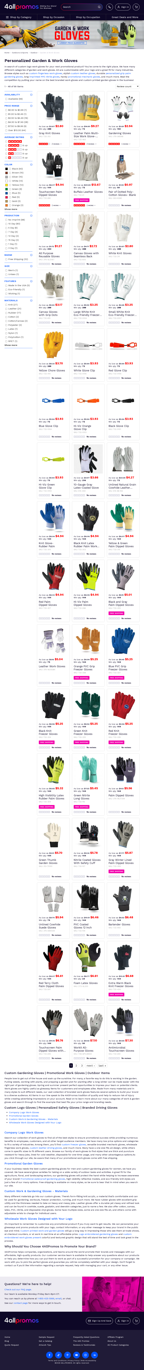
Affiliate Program (115, 1337)
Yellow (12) (17, 185)
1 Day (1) (12, 244)
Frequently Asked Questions (86, 1337)
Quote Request (11, 1345)
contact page (21, 1303)
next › (91, 1065)
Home (7, 1337)
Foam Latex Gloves (86, 983)
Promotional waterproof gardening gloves (43, 1179)
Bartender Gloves (119, 924)
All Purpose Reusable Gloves (49, 255)
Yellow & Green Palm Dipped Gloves (121, 545)
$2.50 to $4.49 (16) (18, 118)
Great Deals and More (125, 17)
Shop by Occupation (88, 17)
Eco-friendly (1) (16, 290)
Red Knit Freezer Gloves (118, 732)
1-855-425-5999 (46, 1298)
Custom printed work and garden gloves (42, 1230)
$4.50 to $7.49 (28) (18, 122)
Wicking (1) (14, 294)
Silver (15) (17, 177)
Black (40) (17, 169)
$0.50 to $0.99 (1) (17, 110)
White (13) (17, 181)
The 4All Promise (81, 1341)
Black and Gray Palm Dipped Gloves (121, 603)
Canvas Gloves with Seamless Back (86, 255)
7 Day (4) (13, 232)
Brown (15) (17, 173)
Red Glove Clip (118, 370)
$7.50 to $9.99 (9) (17, 126)
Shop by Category (20, 17)
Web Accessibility (88, 1361)
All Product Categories (118, 1345)
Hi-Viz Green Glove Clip (47, 486)
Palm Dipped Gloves (121, 795)
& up (25, 146)
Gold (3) (16, 201)
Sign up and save (101, 1320)
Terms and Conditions (57, 1361)
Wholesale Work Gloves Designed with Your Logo (35, 1122)
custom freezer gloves (74, 1144)
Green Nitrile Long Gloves (82, 797)
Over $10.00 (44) (17, 130)
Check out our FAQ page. (18, 1289)
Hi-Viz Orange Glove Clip (82, 427)
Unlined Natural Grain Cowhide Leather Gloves (122, 486)
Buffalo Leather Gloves (88, 191)
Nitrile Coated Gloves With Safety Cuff (87, 861)
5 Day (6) (13, 228)
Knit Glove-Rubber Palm (47, 545)
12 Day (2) (13, 236)
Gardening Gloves (120, 133)
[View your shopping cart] (136, 7)
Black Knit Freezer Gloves (48, 732)
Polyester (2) (15, 325)
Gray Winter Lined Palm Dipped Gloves (121, 861)
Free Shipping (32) (18, 259)
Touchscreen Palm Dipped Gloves (50, 193)
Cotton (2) (13, 317)
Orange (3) (17, 205)
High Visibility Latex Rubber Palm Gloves (51, 797)
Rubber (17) (14, 313)
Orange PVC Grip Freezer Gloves (84, 668)
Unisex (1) (13, 274)
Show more (10, 209)
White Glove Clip (84, 370)
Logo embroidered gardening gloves (98, 1234)
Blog (6, 1341)
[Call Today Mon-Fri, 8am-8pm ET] (109, 7)
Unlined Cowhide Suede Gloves (49, 926)
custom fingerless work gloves (45, 73)
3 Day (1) (12, 248)
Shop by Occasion (53, 17)
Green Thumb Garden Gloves (48, 861)
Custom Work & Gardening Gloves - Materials (33, 1119)
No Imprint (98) (16, 220)
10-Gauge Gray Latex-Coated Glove (86, 486)
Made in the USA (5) (19, 286)
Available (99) (15, 99)
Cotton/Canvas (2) (18, 321)
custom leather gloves (83, 73)
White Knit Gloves (120, 253)
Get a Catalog (45, 1341)
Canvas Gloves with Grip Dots (48, 313)
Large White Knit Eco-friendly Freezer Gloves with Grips (87, 313)
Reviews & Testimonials (84, 1345)
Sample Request (46, 1337)
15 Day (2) (13, 240)
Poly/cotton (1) (15, 337)
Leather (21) (14, 309)
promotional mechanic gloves (84, 76)
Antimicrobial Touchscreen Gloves (121, 1049)
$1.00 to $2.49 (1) (17, 114)
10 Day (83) (14, 224)
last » (102, 1065)
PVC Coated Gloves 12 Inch (83, 926)
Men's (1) (13, 270)
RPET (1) (12, 341)
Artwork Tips (45, 1345)
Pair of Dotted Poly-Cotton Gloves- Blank (122, 193)
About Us (111, 1341)
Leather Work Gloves (52, 666)
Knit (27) (13, 305)
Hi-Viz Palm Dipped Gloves (83, 603)
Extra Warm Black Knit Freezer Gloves (121, 985)
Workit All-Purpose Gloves (83, 1049)
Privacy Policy (73, 1361)
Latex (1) (13, 329)
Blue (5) (16, 193)
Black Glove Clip (119, 426)
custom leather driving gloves (46, 1148)
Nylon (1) (13, 333)
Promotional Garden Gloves (23, 1115)
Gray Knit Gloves (49, 133)
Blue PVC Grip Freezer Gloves (118, 668)
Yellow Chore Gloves (52, 370)
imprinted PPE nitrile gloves (44, 76)
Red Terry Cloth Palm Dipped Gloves (51, 985)
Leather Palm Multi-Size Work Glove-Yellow (86, 135)
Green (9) (17, 189)
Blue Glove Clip (48, 426)
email (59, 1298)
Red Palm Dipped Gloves (48, 603)
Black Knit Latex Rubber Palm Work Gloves (85, 545)
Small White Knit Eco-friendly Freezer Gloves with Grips (121, 313)
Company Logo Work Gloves (24, 1112)
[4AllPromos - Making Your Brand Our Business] (21, 7)
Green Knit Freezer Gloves (83, 732)
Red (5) (16, 197)
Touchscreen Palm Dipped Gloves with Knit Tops (51, 1049)
